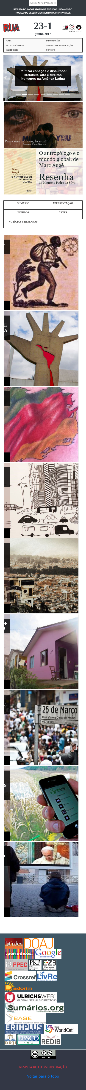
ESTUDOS (23, 212)
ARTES (63, 212)
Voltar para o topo (43, 1076)
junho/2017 (43, 34)
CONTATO (50, 50)
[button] (5, 78)
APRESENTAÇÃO (63, 203)
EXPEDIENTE (12, 50)
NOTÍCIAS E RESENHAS (23, 221)
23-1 (43, 26)
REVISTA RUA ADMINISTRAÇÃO (43, 1067)
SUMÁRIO (23, 203)
